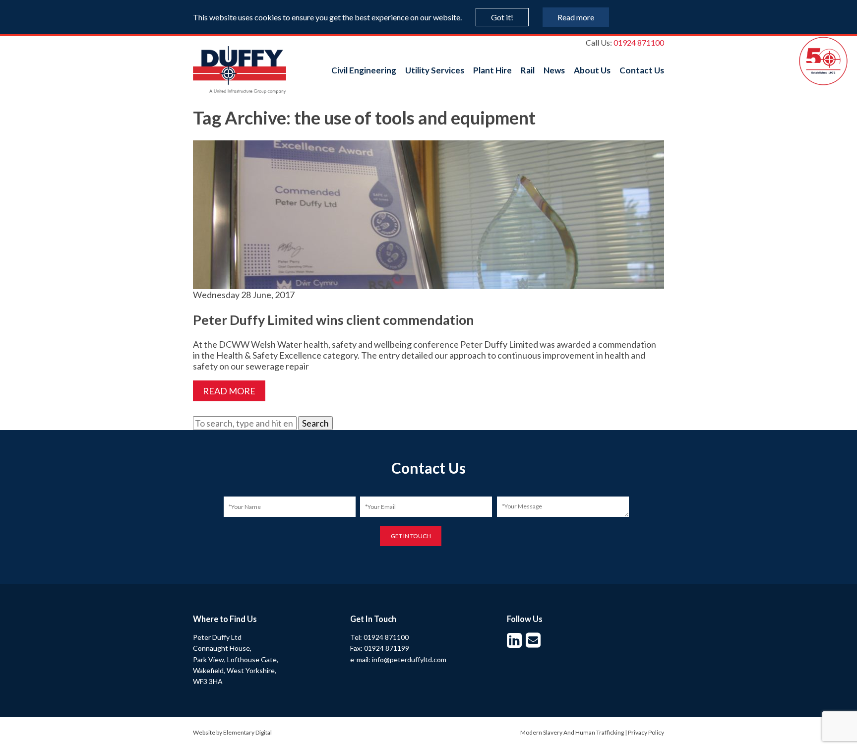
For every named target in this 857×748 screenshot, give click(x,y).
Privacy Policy (646, 732)
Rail (528, 70)
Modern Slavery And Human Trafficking (572, 732)
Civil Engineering (363, 70)
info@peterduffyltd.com (409, 659)
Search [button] (315, 423)
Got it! (502, 17)
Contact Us (641, 70)
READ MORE (229, 390)
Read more (575, 17)
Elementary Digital (247, 732)
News (554, 70)
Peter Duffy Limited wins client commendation (333, 320)
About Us (592, 70)
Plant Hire (492, 70)
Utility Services (434, 70)
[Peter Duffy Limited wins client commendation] (428, 283)
